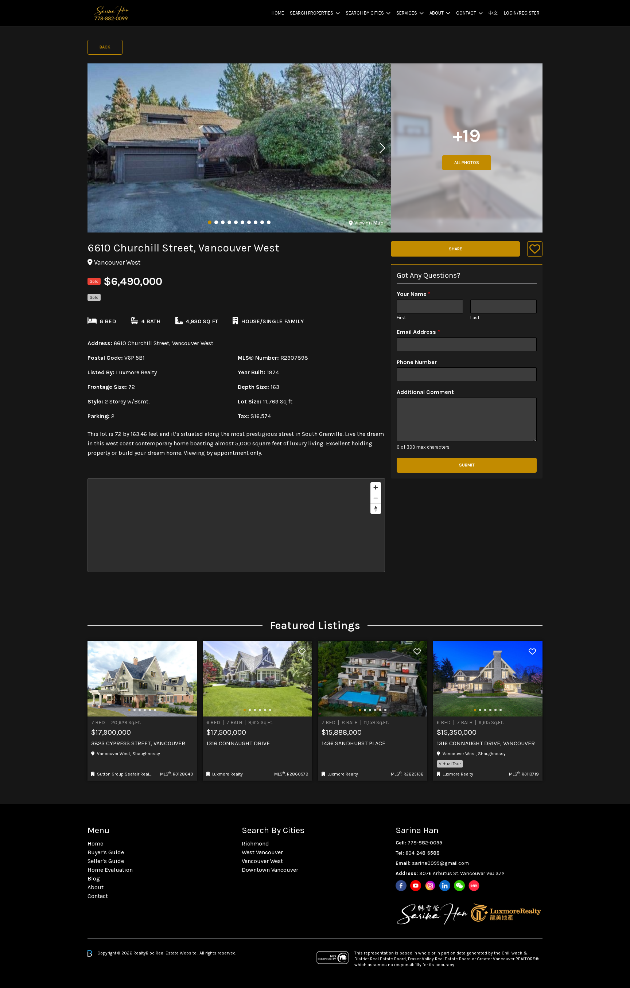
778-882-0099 (425, 843)
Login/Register (522, 13)
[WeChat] (459, 885)
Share (455, 248)
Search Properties (311, 13)
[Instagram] (430, 885)
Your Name (414, 293)
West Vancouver (262, 852)
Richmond (255, 843)
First (401, 317)
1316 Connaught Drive (238, 743)
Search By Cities (365, 13)
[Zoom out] (375, 498)
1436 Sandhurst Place (353, 743)
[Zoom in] (375, 487)
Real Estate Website (177, 953)
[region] (236, 525)
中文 (493, 13)
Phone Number (417, 361)
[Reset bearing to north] (375, 508)
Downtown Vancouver (270, 869)
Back (105, 47)
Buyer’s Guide (106, 852)
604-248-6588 (422, 853)
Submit (467, 465)
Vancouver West (262, 861)
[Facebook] (401, 885)
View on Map (369, 223)
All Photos (466, 162)
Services (406, 13)
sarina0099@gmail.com (440, 863)
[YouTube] (415, 885)
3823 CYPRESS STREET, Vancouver (138, 743)
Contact (466, 13)
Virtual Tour (450, 763)
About (436, 13)
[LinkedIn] (444, 885)
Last (474, 317)
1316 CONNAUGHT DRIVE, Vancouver (486, 743)
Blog (94, 878)
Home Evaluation (110, 869)
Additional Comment (425, 391)
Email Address (418, 331)
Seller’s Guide (106, 861)
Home (278, 13)
